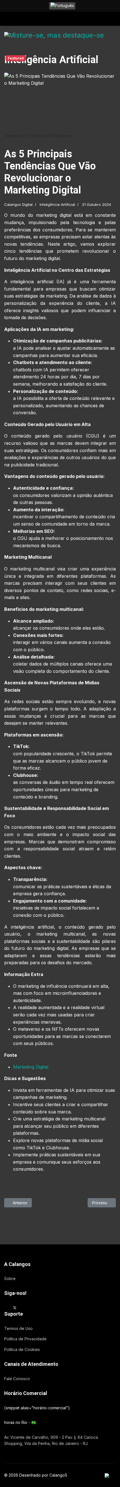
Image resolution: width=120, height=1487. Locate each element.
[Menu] (7, 20)
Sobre (10, 1278)
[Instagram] (32, 1307)
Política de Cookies (22, 1349)
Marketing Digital (30, 1067)
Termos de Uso (18, 1328)
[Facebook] (5, 1307)
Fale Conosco (17, 1378)
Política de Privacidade (25, 1338)
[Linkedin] (23, 1307)
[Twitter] (15, 1307)
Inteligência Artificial (57, 204)
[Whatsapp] (41, 1307)
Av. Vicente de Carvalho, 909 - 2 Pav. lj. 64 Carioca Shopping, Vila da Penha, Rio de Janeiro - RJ (51, 1440)
